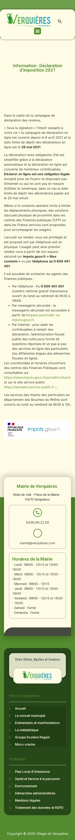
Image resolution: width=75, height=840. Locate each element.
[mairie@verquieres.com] (37, 533)
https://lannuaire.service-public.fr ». (31, 387)
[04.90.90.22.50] (37, 512)
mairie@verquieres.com (37, 543)
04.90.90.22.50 (37, 522)
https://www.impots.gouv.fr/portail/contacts (37, 377)
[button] (60, 22)
